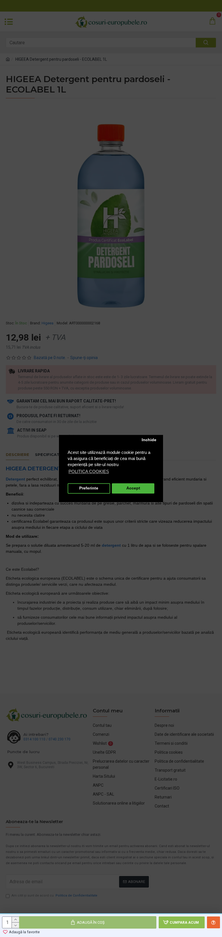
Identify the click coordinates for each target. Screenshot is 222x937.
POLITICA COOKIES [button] (89, 471)
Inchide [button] (149, 440)
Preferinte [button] (88, 488)
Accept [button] (133, 488)
